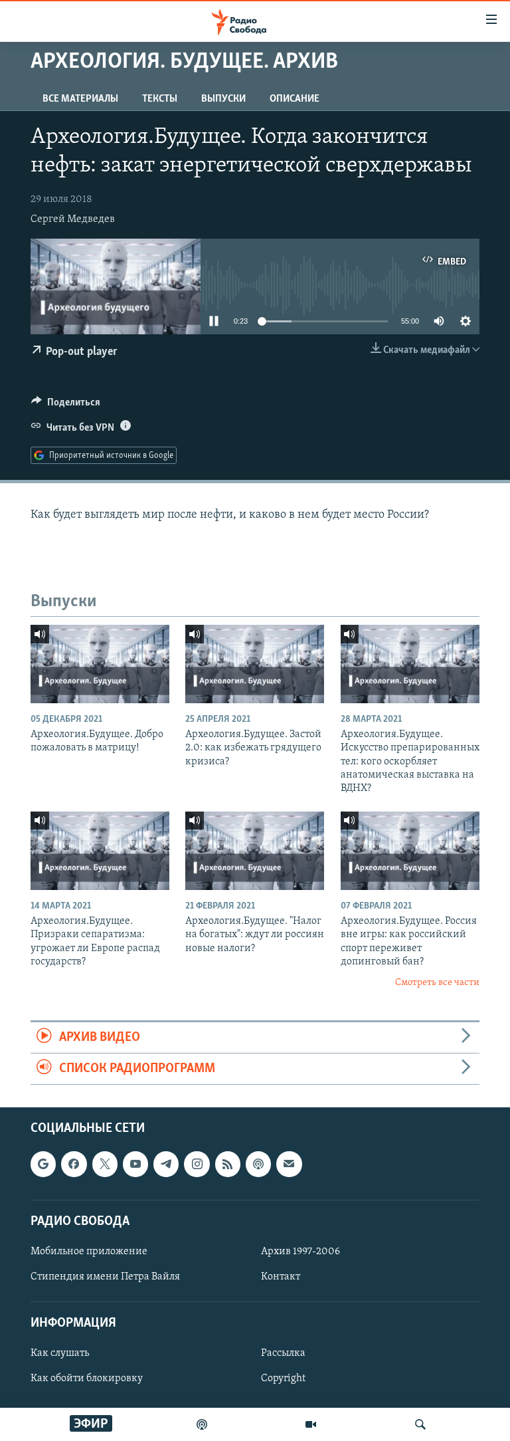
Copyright (283, 1379)
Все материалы (80, 99)
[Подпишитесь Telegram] (166, 1164)
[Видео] (311, 1424)
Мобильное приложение (89, 1251)
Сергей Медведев (73, 219)
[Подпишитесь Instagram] (196, 1164)
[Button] (65, 405)
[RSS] (227, 1164)
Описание (294, 99)
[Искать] (420, 1424)
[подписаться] (288, 1164)
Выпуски (223, 99)
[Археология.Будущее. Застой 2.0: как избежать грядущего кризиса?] (254, 664)
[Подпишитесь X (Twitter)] (105, 1164)
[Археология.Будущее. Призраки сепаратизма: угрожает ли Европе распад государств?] (100, 851)
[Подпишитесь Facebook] (73, 1164)
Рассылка (283, 1354)
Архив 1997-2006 (300, 1251)
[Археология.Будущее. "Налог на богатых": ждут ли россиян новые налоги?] (254, 851)
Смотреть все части (437, 983)
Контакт (280, 1277)
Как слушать (60, 1354)
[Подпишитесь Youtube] (135, 1164)
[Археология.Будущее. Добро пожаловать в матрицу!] (100, 664)
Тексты (159, 99)
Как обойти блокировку (87, 1379)
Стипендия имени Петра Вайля (105, 1277)
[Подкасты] (258, 1164)
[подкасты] (202, 1424)
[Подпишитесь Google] (43, 1164)
